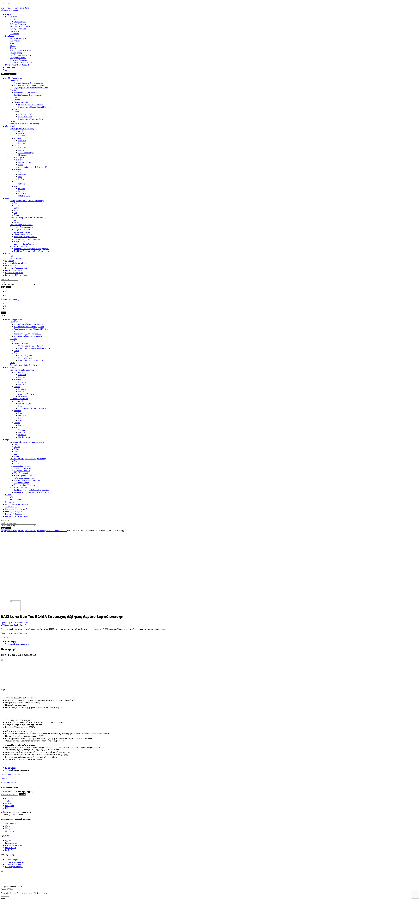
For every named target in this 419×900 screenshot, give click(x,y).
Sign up (22, 794)
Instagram (9, 805)
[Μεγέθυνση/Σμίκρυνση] (8, 896)
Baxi (15, 203)
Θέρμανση (14, 48)
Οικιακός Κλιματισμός (19, 157)
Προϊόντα (9, 36)
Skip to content (22, 8)
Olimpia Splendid (21, 102)
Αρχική (8, 14)
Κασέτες (21, 136)
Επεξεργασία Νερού (18, 57)
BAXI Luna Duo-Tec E (58, 530)
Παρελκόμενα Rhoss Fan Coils (30, 119)
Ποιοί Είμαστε (11, 17)
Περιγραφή (10, 641)
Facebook (9, 798)
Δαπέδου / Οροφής (26, 152)
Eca (15, 212)
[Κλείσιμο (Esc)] (2, 896)
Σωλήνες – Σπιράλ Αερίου (24, 244)
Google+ (8, 803)
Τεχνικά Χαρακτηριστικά (17, 644)
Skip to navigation (8, 8)
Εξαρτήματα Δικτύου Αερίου (21, 227)
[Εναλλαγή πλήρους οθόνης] (6, 896)
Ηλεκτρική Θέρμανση (18, 60)
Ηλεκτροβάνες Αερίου (23, 234)
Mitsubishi (14, 80)
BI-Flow (21, 179)
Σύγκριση (5, 637)
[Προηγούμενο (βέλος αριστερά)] (2, 898)
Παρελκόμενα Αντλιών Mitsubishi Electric (31, 88)
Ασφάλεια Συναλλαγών (14, 862)
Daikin (16, 109)
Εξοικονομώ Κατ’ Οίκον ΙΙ (17, 65)
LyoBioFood (14, 33)
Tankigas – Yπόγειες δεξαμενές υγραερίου (31, 248)
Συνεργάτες (14, 31)
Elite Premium (24, 196)
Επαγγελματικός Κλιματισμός (22, 128)
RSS (6, 808)
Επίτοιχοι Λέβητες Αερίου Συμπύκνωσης (27, 200)
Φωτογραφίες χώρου (18, 29)
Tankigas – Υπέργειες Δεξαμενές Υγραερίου (32, 251)
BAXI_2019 (5, 778)
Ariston (17, 210)
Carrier (17, 100)
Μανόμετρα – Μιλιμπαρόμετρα (27, 239)
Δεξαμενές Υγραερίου (18, 246)
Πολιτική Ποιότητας (18, 24)
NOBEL (12, 256)
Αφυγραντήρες (16, 53)
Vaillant (17, 205)
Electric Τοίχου (24, 162)
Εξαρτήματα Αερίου (22, 232)
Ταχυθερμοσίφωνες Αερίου (21, 224)
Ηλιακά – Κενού (16, 258)
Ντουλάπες (23, 155)
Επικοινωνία (10, 848)
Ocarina (21, 188)
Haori (20, 172)
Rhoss (16, 112)
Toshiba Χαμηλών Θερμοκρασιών (28, 95)
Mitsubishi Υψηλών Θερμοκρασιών (28, 83)
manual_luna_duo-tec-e (10, 774)
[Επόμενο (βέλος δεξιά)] (4, 898)
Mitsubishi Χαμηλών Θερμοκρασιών (29, 85)
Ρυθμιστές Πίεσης (21, 241)
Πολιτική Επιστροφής (14, 867)
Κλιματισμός (15, 41)
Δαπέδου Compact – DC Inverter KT (32, 167)
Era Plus (21, 191)
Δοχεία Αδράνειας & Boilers (21, 50)
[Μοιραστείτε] (4, 896)
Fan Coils (13, 97)
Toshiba (13, 90)
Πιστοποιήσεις (20, 21)
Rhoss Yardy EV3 (25, 114)
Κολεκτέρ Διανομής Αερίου (25, 236)
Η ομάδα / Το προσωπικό (20, 26)
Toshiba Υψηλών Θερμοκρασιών (27, 92)
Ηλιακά (12, 45)
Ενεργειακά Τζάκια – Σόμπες (21, 62)
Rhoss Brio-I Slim (25, 116)
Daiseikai (22, 174)
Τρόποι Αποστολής (13, 864)
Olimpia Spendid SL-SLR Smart (30, 104)
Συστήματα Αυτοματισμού (20, 55)
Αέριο (12, 43)
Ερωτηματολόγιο (12, 843)
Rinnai (16, 215)
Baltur (16, 208)
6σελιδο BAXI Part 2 (9, 782)
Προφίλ (13, 19)
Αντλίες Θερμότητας (18, 38)
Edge (20, 176)
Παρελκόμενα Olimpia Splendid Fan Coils (34, 107)
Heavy (20, 164)
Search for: (5, 279)
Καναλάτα (22, 133)
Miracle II (22, 193)
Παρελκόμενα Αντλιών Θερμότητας (24, 124)
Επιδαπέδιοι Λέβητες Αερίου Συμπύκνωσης (28, 217)
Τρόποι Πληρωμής (13, 859)
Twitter (8, 801)
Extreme (21, 184)
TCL (15, 186)
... (6, 69)
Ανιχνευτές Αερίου (22, 229)
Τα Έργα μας (10, 67)
